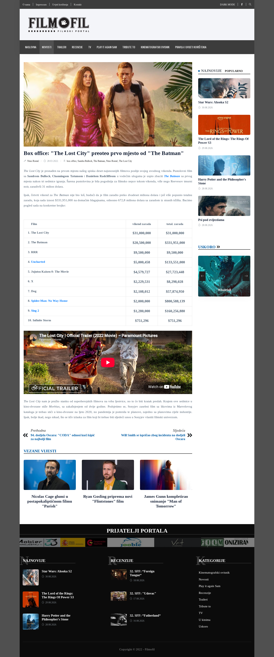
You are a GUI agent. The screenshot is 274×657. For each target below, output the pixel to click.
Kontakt (77, 4)
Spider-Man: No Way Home (49, 300)
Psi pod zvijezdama (211, 220)
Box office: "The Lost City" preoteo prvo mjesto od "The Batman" (104, 153)
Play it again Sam (107, 47)
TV (89, 47)
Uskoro (207, 247)
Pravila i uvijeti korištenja (190, 47)
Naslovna (30, 47)
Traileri (61, 47)
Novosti (46, 47)
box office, (72, 161)
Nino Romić (33, 161)
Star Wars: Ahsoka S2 (213, 102)
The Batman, (99, 161)
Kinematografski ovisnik (155, 47)
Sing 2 (34, 310)
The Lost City (125, 161)
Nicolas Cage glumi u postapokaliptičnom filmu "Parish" (49, 501)
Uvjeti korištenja (60, 4)
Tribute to (128, 47)
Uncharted (38, 261)
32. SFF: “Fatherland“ (145, 615)
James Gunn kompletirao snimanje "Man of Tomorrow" (166, 501)
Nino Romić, (112, 161)
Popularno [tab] (234, 71)
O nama (26, 4)
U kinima (204, 619)
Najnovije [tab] (211, 71)
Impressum (41, 4)
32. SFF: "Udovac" (143, 593)
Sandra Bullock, (85, 161)
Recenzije (77, 47)
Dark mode (227, 4)
